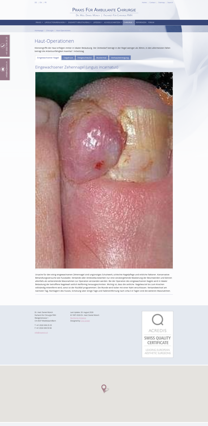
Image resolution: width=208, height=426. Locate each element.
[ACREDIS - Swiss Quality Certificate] (157, 312)
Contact (152, 2)
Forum (151, 22)
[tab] (48, 57)
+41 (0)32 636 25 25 (6, 46)
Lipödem (97, 22)
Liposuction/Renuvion (55, 22)
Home (144, 2)
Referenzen (141, 22)
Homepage (39, 30)
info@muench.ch (41, 332)
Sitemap (161, 2)
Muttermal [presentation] (101, 57)
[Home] (104, 19)
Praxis (38, 22)
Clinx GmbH (85, 321)
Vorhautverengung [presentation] (120, 57)
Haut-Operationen (63, 30)
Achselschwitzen (112, 22)
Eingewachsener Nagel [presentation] (48, 57)
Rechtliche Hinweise (78, 318)
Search (170, 2)
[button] (104, 389)
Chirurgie (128, 22)
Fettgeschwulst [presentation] (85, 57)
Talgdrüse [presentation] (68, 57)
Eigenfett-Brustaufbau (79, 22)
